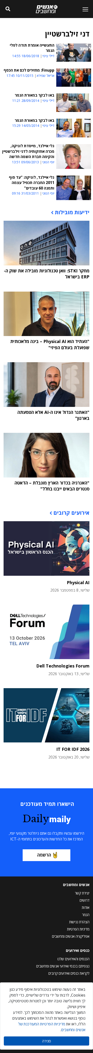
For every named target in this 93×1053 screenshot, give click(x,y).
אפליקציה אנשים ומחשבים (70, 936)
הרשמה (44, 855)
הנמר (85, 914)
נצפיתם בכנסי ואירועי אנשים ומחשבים (62, 966)
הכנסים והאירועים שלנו (73, 958)
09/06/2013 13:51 (25, 162)
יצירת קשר (82, 893)
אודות (85, 907)
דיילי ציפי (48, 56)
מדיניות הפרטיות (78, 929)
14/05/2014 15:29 (25, 125)
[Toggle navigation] (83, 9)
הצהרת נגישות (79, 921)
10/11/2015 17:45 (19, 75)
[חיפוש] (8, 9)
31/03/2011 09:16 (25, 193)
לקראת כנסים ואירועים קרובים (68, 973)
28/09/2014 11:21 (25, 100)
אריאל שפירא (45, 75)
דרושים (84, 900)
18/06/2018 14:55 (25, 56)
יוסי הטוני (48, 162)
